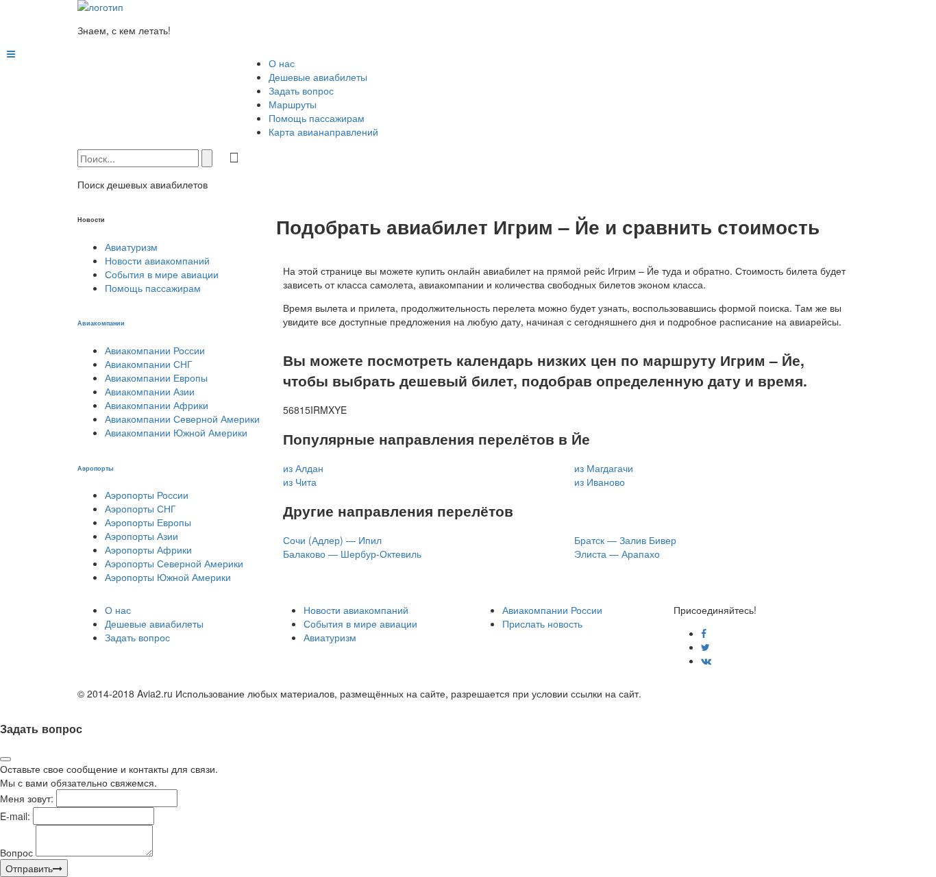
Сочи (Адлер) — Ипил (332, 540)
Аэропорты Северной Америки (174, 563)
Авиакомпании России (155, 350)
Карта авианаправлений (323, 131)
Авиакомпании (101, 323)
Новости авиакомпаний (157, 260)
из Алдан (303, 468)
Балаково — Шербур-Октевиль (352, 553)
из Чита (300, 482)
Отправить (29, 868)
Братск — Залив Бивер (625, 540)
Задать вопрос (301, 90)
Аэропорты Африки (148, 549)
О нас (282, 63)
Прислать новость (542, 623)
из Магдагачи (603, 468)
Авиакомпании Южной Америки (176, 432)
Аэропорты (95, 468)
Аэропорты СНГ (140, 508)
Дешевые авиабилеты (318, 77)
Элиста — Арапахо (617, 553)
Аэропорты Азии (141, 536)
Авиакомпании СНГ (149, 364)
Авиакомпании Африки (156, 405)
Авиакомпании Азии (150, 391)
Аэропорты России (146, 495)
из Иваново (599, 482)
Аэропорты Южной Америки (168, 577)
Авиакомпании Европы (156, 377)
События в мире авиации (162, 274)
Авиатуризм (131, 247)
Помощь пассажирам (317, 118)
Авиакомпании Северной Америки (182, 418)
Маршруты (293, 104)
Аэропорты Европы (148, 522)
